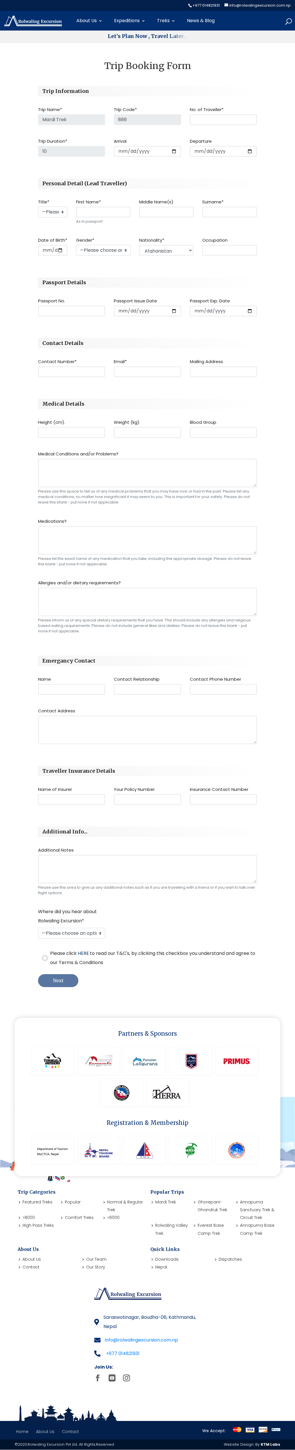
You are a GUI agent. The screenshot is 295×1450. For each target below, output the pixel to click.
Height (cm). (51, 422)
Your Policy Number (134, 789)
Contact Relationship (137, 679)
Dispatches (230, 1259)
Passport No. (51, 301)
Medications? (52, 521)
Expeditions (127, 20)
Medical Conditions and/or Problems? (78, 454)
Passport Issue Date (135, 301)
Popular (73, 1202)
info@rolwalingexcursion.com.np (141, 1340)
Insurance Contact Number (219, 789)
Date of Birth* (52, 240)
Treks (163, 20)
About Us (86, 20)
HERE (83, 953)
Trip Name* (50, 109)
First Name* (88, 202)
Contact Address (56, 711)
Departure (201, 141)
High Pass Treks (38, 1225)
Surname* (213, 202)
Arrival (120, 141)
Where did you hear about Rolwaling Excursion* (67, 916)
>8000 (28, 1217)
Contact (30, 1267)
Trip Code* (125, 109)
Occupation (215, 240)
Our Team (96, 1259)
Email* (120, 361)
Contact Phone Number (215, 679)
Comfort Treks (79, 1217)
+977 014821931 (122, 1353)
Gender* (85, 240)
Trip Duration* (52, 141)
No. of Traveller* (207, 109)
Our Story (95, 1267)
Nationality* (151, 240)
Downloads (167, 1259)
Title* (43, 202)
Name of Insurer (55, 789)
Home (22, 1431)
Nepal (161, 1267)
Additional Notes (56, 850)
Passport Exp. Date (210, 301)
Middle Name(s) (156, 202)
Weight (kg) (126, 422)
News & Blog (201, 20)
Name (44, 679)
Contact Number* (57, 361)
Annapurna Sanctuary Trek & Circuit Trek (257, 1209)
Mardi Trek (165, 1202)
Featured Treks (37, 1202)
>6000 (113, 1217)
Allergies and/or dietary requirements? (79, 583)
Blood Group (203, 422)
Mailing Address (206, 361)
